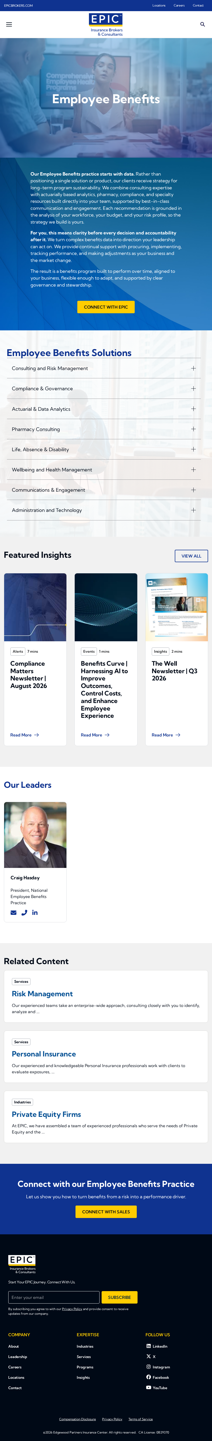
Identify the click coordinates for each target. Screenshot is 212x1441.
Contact (198, 5)
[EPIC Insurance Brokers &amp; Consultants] (21, 1264)
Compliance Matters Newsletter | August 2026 (28, 674)
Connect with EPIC (106, 307)
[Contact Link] (13, 913)
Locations (159, 5)
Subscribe (119, 1297)
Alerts (18, 651)
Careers (179, 5)
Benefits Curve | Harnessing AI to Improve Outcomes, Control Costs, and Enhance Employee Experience (104, 689)
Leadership (17, 1356)
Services (84, 1356)
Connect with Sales (106, 1211)
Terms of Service (140, 1419)
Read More (21, 734)
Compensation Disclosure (77, 1419)
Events (88, 651)
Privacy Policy (72, 1309)
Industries (85, 1346)
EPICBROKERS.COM (18, 6)
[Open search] (203, 24)
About (13, 1346)
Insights (160, 651)
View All (191, 556)
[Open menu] (9, 24)
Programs (85, 1367)
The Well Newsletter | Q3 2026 (175, 670)
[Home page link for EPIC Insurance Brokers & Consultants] (106, 24)
